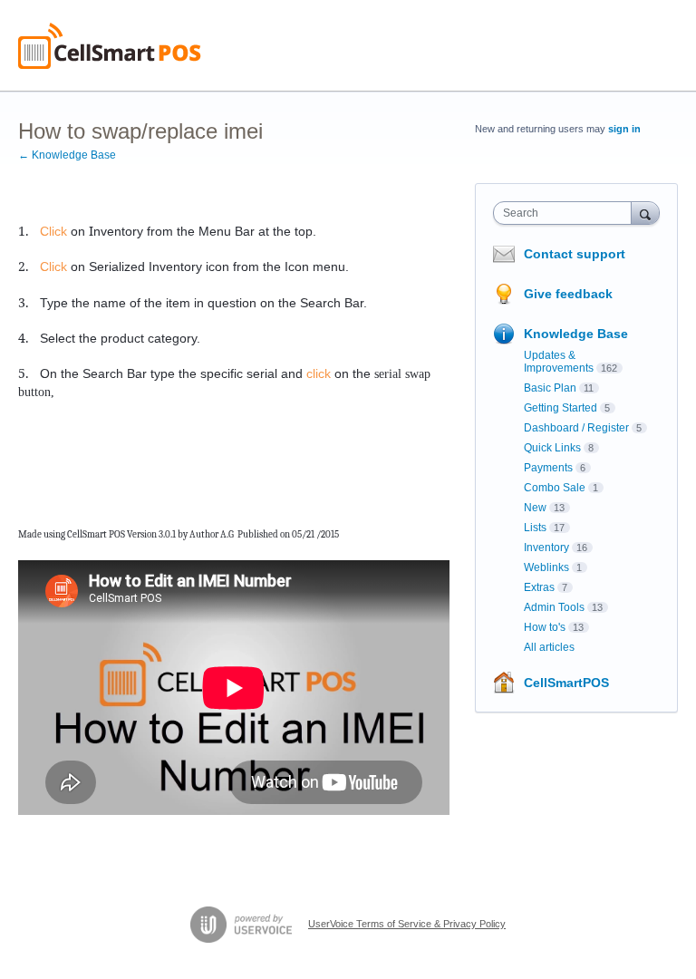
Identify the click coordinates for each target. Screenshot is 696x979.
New (535, 507)
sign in (624, 128)
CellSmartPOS (566, 682)
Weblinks (546, 567)
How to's (545, 627)
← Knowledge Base (67, 155)
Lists (535, 527)
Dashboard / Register (576, 428)
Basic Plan (550, 388)
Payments (548, 467)
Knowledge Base (576, 333)
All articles (549, 647)
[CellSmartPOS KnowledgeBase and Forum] (109, 46)
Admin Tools (554, 607)
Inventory (546, 547)
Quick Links (552, 447)
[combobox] (566, 213)
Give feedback (568, 293)
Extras (539, 587)
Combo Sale (554, 487)
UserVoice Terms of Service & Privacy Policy (407, 923)
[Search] (645, 212)
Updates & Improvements (559, 361)
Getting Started (560, 408)
